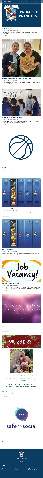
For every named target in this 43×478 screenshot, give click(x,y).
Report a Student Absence (32, 469)
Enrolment (2, 469)
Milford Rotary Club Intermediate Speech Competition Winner (16, 78)
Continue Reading (6, 35)
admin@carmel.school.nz (22, 462)
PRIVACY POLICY (26, 476)
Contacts (29, 470)
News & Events (15, 30)
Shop (29, 468)
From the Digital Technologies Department (12, 117)
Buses (16, 468)
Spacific (22, 476)
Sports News (5, 167)
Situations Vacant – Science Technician (11, 283)
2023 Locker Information (8, 249)
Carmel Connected (4, 470)
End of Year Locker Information (9, 208)
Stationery (16, 470)
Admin (4, 30)
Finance (2, 468)
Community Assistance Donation (9, 325)
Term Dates (16, 469)
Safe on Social (5, 440)
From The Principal (6, 28)
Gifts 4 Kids (5, 392)
